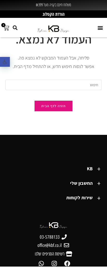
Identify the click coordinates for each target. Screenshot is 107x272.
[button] (5, 62)
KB (90, 169)
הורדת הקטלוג (54, 14)
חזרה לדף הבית (53, 106)
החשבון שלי (81, 183)
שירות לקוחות (79, 198)
